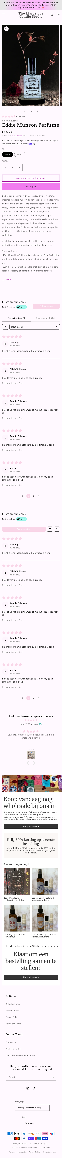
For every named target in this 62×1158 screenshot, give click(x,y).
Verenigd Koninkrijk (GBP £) (29, 1107)
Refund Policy (12, 1010)
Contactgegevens (49, 1152)
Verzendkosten (17, 136)
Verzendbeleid (34, 1152)
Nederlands (29, 1123)
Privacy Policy (12, 1017)
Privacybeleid (45, 1147)
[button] (3, 15)
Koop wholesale (31, 826)
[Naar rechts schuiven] (37, 112)
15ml (7, 154)
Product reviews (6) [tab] (17, 318)
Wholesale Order (13, 1048)
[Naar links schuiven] (24, 112)
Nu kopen (31, 186)
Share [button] (8, 279)
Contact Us (11, 1042)
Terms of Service (13, 1023)
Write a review (46, 306)
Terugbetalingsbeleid (29, 1147)
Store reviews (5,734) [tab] (45, 318)
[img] (31, 720)
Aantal (4, 161)
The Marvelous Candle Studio (29, 1144)
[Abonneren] (53, 1077)
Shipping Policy (13, 1004)
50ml (19, 154)
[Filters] (5, 327)
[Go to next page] (39, 496)
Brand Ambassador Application (20, 1055)
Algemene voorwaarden (18, 1152)
